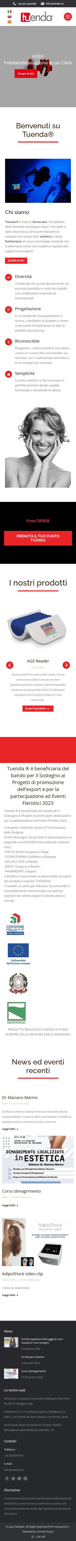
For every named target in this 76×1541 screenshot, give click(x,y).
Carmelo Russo (45, 1531)
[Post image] (38, 630)
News (5, 1103)
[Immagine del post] (11, 1343)
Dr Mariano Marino (20, 1097)
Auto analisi (38, 667)
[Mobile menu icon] (68, 17)
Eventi (5, 1279)
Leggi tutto (8, 1129)
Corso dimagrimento (21, 1191)
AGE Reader (38, 661)
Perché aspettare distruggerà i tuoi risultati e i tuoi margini (42, 1340)
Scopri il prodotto (35, 708)
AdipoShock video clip (22, 1273)
